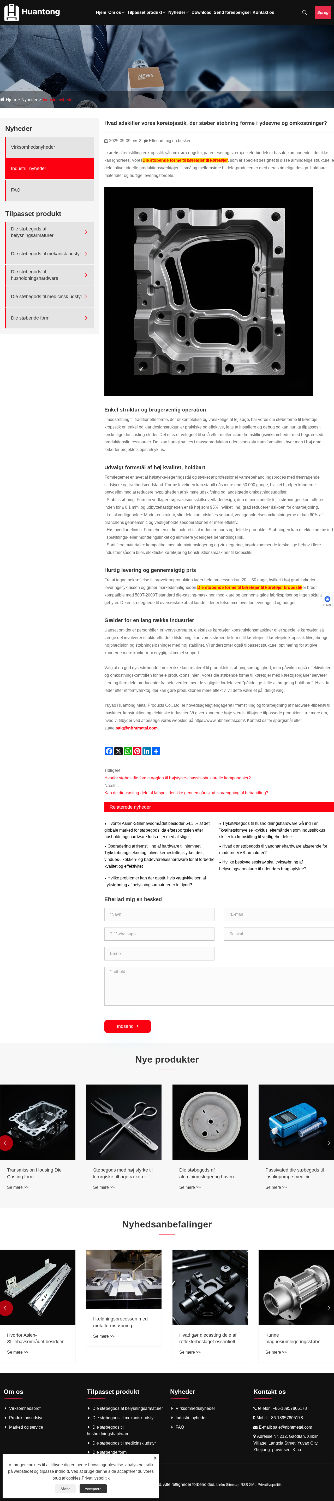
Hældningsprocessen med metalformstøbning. (120, 1322)
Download (202, 12)
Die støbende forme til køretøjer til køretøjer (185, 160)
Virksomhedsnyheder (33, 147)
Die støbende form (30, 317)
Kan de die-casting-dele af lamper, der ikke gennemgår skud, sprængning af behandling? (186, 793)
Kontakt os (263, 12)
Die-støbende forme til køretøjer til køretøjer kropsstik (249, 587)
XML (253, 1484)
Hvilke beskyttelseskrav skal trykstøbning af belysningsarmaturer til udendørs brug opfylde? (262, 865)
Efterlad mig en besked (170, 140)
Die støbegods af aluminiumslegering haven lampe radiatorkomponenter (208, 1173)
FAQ (15, 190)
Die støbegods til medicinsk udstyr (46, 296)
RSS (244, 1484)
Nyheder (176, 12)
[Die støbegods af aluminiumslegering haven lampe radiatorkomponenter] (210, 1122)
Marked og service (26, 1427)
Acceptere (93, 1489)
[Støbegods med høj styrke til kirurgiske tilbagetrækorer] (124, 1122)
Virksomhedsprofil (26, 1408)
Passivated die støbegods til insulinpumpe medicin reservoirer (294, 1173)
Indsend (127, 1026)
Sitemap (233, 1484)
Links (220, 1484)
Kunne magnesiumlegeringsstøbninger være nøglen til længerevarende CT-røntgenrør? (296, 1338)
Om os (114, 12)
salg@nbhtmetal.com (137, 728)
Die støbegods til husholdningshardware (34, 275)
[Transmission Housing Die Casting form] (37, 1122)
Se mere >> (17, 1187)
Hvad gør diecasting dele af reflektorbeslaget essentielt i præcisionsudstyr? (208, 1338)
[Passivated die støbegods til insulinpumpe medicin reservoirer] (296, 1122)
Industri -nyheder (58, 99)
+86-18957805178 (290, 1408)
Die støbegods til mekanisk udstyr (46, 253)
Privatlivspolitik (270, 1484)
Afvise (65, 1489)
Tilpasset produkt (144, 12)
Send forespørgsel (232, 12)
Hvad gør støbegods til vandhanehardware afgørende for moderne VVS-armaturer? (273, 849)
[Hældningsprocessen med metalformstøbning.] (124, 1279)
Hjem (101, 12)
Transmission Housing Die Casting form (34, 1173)
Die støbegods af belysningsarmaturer (32, 232)
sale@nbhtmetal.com (292, 1427)
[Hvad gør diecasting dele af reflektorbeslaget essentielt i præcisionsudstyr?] (210, 1287)
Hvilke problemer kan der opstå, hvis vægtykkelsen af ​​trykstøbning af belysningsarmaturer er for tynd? (155, 881)
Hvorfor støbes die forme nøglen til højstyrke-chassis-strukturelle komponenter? (177, 778)
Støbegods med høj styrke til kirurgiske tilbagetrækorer (123, 1173)
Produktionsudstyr (26, 1418)
